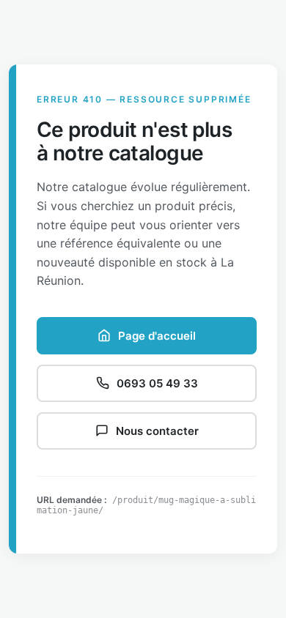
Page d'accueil (157, 336)
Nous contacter (157, 431)
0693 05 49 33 (157, 383)
